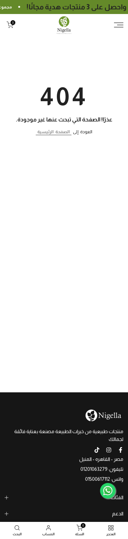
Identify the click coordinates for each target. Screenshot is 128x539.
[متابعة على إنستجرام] (109, 450)
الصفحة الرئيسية (53, 131)
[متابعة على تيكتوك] (97, 450)
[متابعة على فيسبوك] (120, 450)
